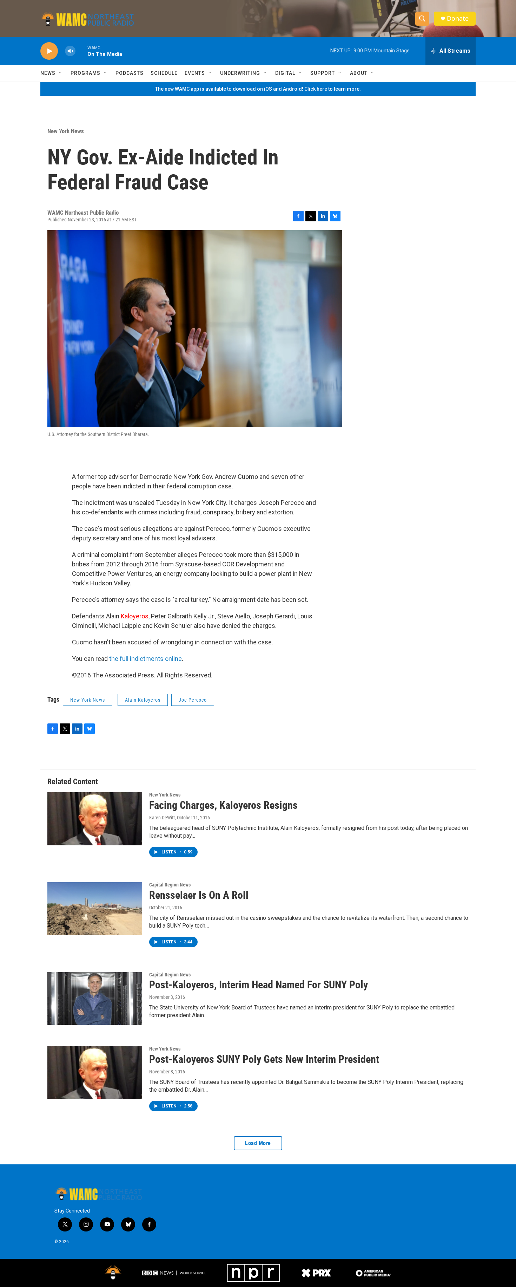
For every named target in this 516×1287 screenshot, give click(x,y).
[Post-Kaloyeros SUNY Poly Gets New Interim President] (94, 1072)
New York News (65, 131)
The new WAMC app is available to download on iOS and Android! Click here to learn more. (258, 89)
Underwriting (240, 73)
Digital (285, 73)
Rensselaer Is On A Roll (199, 895)
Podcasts (129, 73)
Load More (258, 1143)
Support (322, 73)
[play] (49, 51)
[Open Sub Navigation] (61, 73)
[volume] (70, 51)
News (47, 73)
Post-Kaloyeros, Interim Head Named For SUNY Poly (258, 985)
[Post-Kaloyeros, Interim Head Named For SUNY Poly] (94, 998)
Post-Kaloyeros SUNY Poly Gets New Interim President (264, 1059)
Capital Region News (170, 885)
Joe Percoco (193, 700)
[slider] (81, 50)
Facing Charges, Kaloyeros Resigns (223, 805)
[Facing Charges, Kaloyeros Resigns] (94, 818)
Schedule (164, 73)
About (359, 73)
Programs (85, 73)
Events (195, 73)
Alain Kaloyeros (142, 700)
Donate (458, 18)
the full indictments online (145, 658)
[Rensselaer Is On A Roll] (94, 908)
